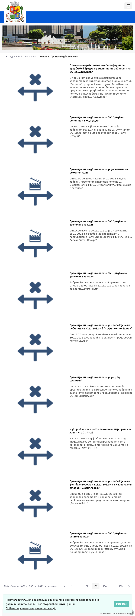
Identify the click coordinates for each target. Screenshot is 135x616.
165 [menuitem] (121, 587)
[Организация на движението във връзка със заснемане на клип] (35, 243)
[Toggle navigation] (128, 5)
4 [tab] (114, 45)
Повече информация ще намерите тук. (31, 608)
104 (106, 587)
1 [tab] (103, 45)
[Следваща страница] (129, 586)
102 (87, 587)
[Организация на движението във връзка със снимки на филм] (35, 555)
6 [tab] (121, 45)
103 (96, 587)
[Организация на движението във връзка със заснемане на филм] (35, 295)
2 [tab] (107, 45)
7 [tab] (125, 45)
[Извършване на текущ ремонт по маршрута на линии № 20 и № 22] (35, 451)
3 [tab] (110, 45)
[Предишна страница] (65, 586)
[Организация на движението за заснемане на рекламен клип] (35, 191)
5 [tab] (117, 45)
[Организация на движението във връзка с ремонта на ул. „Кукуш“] (35, 139)
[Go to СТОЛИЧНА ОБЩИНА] (15, 11)
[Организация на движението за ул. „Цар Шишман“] (35, 399)
